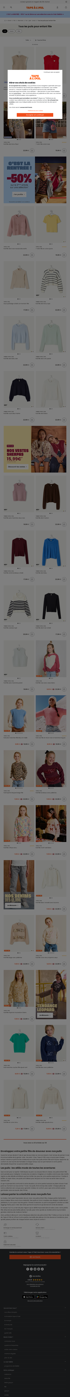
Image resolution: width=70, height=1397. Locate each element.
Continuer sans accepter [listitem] (52, 72)
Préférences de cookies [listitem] (35, 111)
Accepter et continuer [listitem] (35, 115)
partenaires (17, 93)
